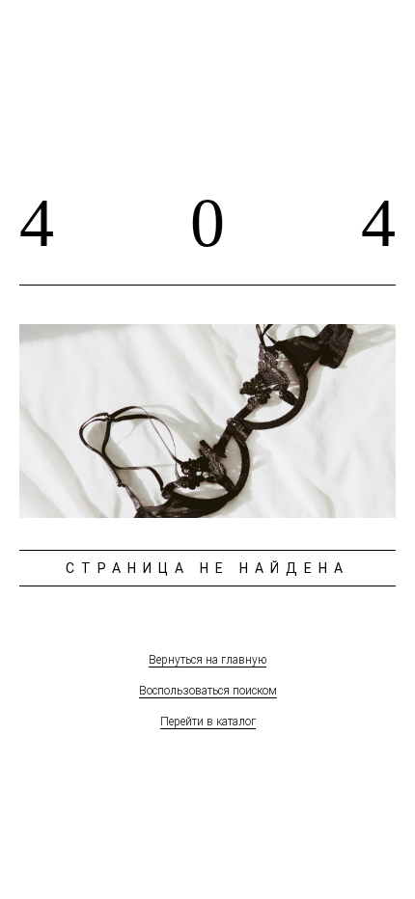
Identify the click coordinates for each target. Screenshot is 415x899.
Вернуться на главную (207, 660)
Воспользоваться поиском (208, 690)
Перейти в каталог (208, 721)
